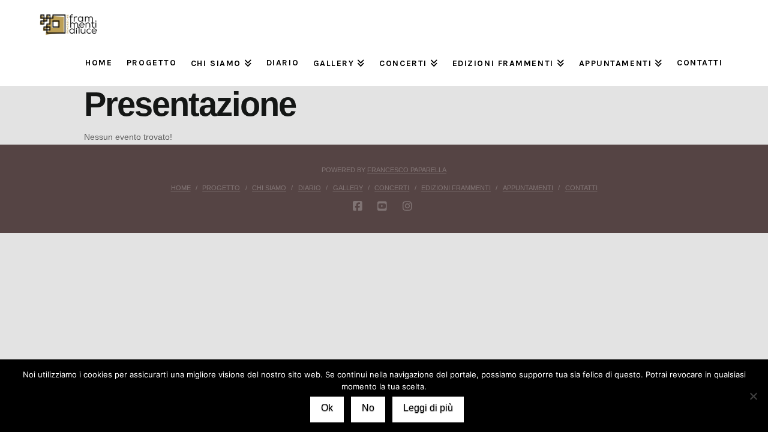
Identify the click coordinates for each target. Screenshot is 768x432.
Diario (309, 187)
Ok (327, 408)
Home (181, 187)
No (368, 408)
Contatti (581, 187)
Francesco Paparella (406, 169)
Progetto (221, 187)
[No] (753, 396)
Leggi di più (428, 408)
